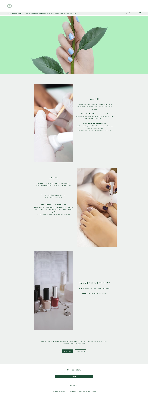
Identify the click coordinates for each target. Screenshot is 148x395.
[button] (32, 13)
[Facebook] (127, 13)
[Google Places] (124, 13)
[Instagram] (129, 13)
